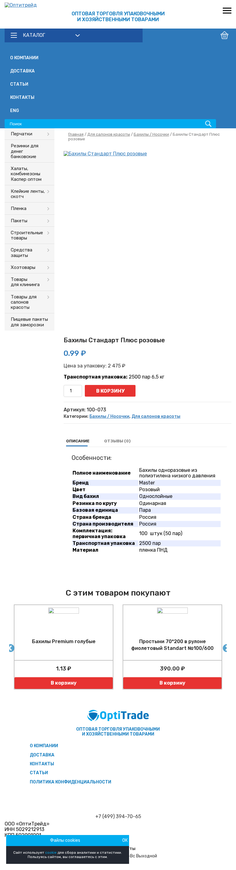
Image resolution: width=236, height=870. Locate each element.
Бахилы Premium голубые (64, 641)
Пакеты (19, 220)
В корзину (110, 391)
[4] (147, 235)
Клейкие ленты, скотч (28, 193)
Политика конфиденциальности (70, 782)
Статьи (19, 84)
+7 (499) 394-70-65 (118, 816)
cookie (51, 852)
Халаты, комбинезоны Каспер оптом (26, 174)
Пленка (18, 208)
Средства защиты (21, 252)
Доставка (22, 71)
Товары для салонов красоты (24, 302)
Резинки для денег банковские (24, 151)
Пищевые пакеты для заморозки (29, 322)
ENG (14, 110)
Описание (77, 441)
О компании (24, 57)
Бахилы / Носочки (151, 134)
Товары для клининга (25, 282)
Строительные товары (27, 235)
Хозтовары (23, 267)
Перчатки (21, 134)
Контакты (22, 97)
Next (225, 647)
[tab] (77, 441)
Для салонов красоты (108, 134)
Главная (76, 134)
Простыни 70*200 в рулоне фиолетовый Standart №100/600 (172, 645)
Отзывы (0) (117, 441)
